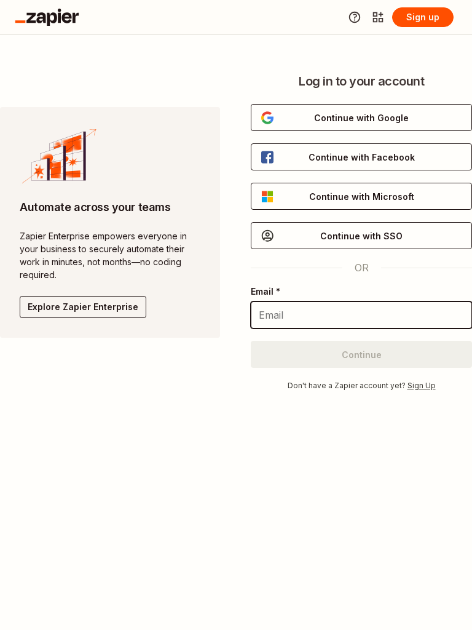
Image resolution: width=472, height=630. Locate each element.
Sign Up (421, 385)
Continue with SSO (361, 236)
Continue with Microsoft (361, 196)
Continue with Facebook (362, 157)
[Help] (354, 17)
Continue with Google (361, 118)
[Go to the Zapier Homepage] (47, 17)
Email (265, 291)
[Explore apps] (378, 17)
